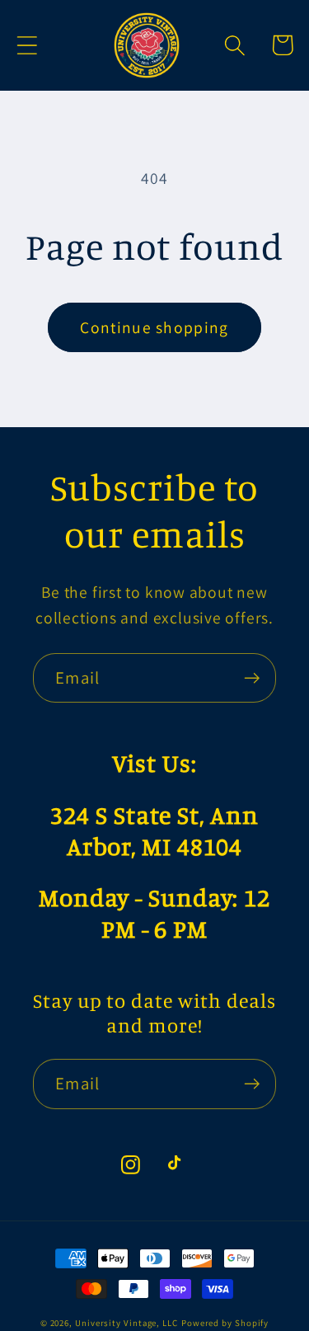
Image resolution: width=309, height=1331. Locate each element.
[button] (26, 44)
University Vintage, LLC (126, 1323)
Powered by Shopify (225, 1323)
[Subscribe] (251, 678)
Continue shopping (154, 327)
